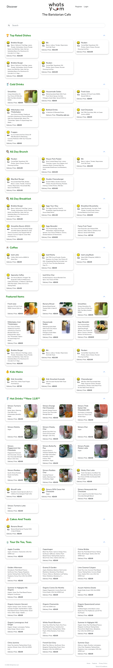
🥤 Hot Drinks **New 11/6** (23, 398)
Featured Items (15, 296)
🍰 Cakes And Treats (18, 519)
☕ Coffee (12, 247)
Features (94, 663)
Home (88, 663)
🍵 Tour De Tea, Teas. (19, 542)
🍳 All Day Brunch (17, 151)
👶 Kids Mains (14, 372)
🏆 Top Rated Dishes (18, 35)
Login (86, 6)
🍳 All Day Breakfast (18, 198)
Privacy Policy (103, 663)
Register (78, 6)
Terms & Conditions (101, 666)
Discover (12, 6)
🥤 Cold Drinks (15, 84)
